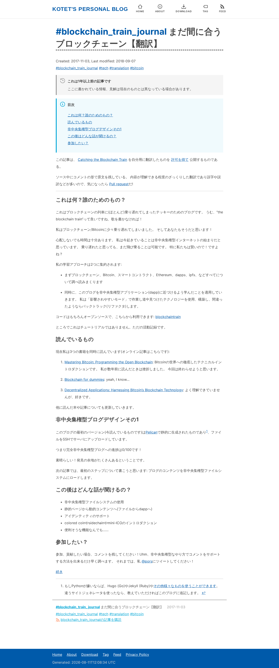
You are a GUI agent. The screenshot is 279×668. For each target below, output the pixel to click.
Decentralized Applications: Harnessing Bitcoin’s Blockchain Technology (124, 390)
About (72, 654)
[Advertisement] (139, 635)
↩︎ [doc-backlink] (204, 593)
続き (59, 571)
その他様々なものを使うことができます (184, 586)
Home (57, 654)
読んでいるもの (80, 122)
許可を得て (180, 159)
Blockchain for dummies (84, 379)
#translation (119, 68)
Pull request (119, 184)
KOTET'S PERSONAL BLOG (90, 9)
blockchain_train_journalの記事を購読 (91, 619)
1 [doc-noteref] (207, 431)
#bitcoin (137, 68)
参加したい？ (78, 143)
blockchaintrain (168, 316)
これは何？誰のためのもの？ (90, 115)
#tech (103, 68)
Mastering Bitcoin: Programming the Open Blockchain (109, 362)
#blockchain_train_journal (111, 31)
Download (89, 654)
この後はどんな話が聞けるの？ (92, 136)
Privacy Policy (137, 654)
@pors (147, 561)
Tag (106, 654)
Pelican (151, 432)
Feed (117, 654)
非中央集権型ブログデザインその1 (94, 129)
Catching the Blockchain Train (102, 159)
